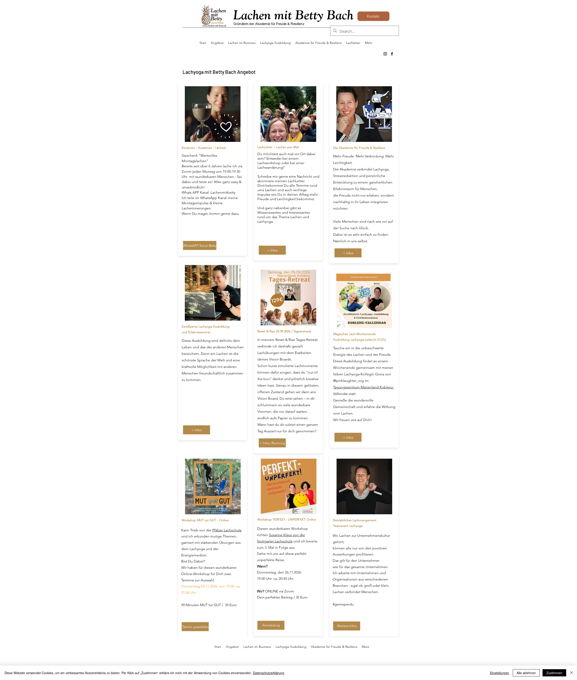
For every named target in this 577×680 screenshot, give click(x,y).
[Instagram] (385, 54)
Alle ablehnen (526, 673)
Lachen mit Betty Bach (293, 14)
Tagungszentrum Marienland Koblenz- (363, 387)
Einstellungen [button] (499, 673)
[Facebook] (392, 54)
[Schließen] (571, 672)
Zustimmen (554, 673)
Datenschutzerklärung (268, 673)
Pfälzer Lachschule (227, 530)
